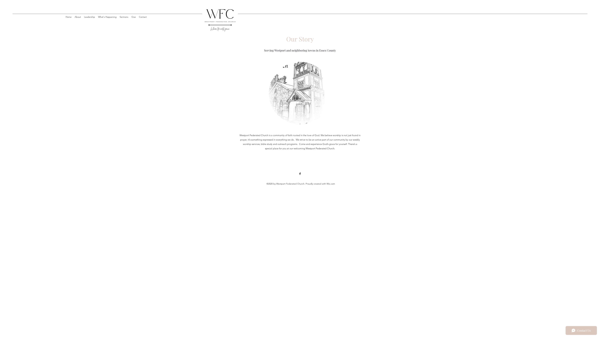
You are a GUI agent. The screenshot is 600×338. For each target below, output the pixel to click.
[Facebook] (300, 173)
